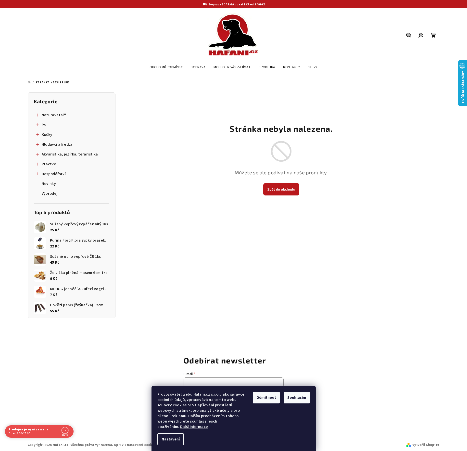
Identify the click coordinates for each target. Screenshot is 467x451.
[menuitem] (166, 67)
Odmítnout (266, 397)
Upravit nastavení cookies (135, 444)
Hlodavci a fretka (57, 144)
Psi (44, 125)
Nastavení (171, 439)
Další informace (194, 426)
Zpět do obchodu (281, 189)
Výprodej (50, 193)
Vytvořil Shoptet (425, 444)
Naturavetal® (54, 115)
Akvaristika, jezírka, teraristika (70, 154)
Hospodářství (54, 174)
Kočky (47, 134)
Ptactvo (49, 164)
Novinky (49, 183)
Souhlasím (296, 397)
